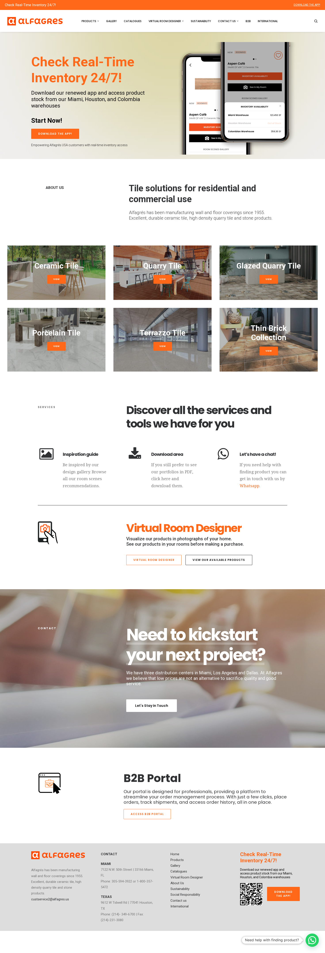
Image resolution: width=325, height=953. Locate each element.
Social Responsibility (185, 895)
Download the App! (55, 134)
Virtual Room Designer (165, 21)
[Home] (58, 855)
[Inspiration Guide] (46, 458)
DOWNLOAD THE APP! (307, 4)
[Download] (134, 458)
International (268, 21)
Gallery (111, 21)
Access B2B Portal (147, 814)
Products (89, 21)
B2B (248, 21)
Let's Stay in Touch (151, 705)
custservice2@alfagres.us (50, 899)
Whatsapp (249, 485)
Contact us (227, 21)
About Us (177, 883)
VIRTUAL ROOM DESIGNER (153, 560)
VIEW (56, 279)
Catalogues (132, 21)
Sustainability (201, 21)
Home (174, 854)
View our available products (219, 560)
